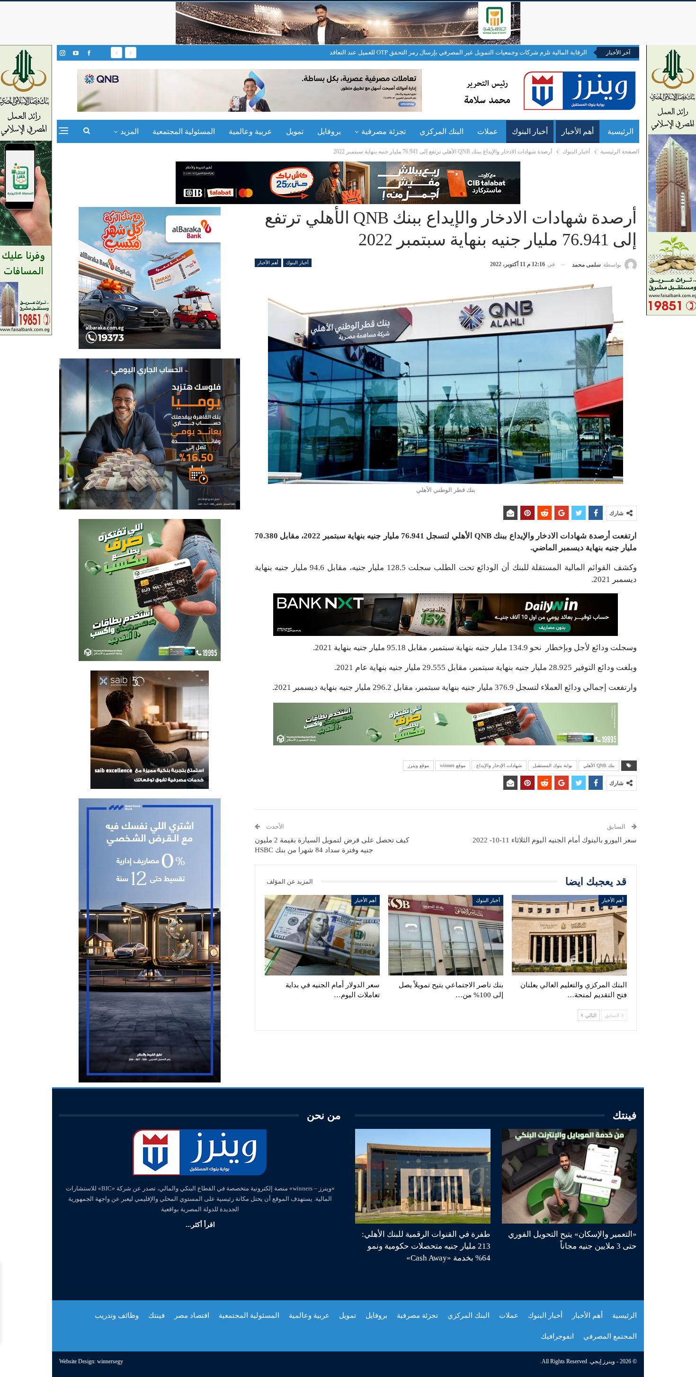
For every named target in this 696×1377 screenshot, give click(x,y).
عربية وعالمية (250, 131)
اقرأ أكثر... (200, 1224)
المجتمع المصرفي (610, 1336)
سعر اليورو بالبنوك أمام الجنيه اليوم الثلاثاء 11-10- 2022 (555, 840)
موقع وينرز (418, 765)
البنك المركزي (441, 131)
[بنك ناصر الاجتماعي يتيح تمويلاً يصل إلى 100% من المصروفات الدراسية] (445, 935)
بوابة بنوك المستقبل (552, 765)
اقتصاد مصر (191, 1315)
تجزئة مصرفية (383, 131)
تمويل (294, 131)
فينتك (156, 1315)
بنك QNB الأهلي (599, 765)
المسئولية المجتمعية (183, 131)
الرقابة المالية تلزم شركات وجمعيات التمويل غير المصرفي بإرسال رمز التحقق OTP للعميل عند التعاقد (458, 52)
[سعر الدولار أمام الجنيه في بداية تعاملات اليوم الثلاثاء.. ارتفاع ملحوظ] (322, 935)
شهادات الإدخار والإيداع (499, 765)
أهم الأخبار (578, 131)
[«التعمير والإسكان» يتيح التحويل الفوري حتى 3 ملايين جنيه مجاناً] (569, 1176)
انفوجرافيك (557, 1336)
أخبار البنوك (530, 131)
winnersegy (110, 1361)
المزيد (129, 131)
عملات (487, 131)
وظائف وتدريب (117, 1315)
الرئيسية (620, 131)
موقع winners (452, 765)
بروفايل (329, 131)
